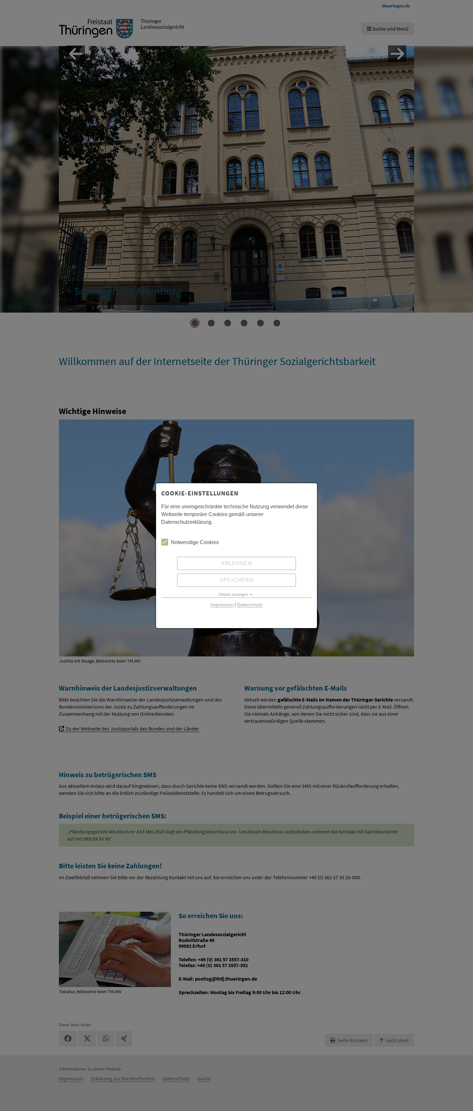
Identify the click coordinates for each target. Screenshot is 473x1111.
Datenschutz (250, 604)
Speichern (237, 580)
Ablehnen (236, 563)
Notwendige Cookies (195, 542)
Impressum (221, 604)
